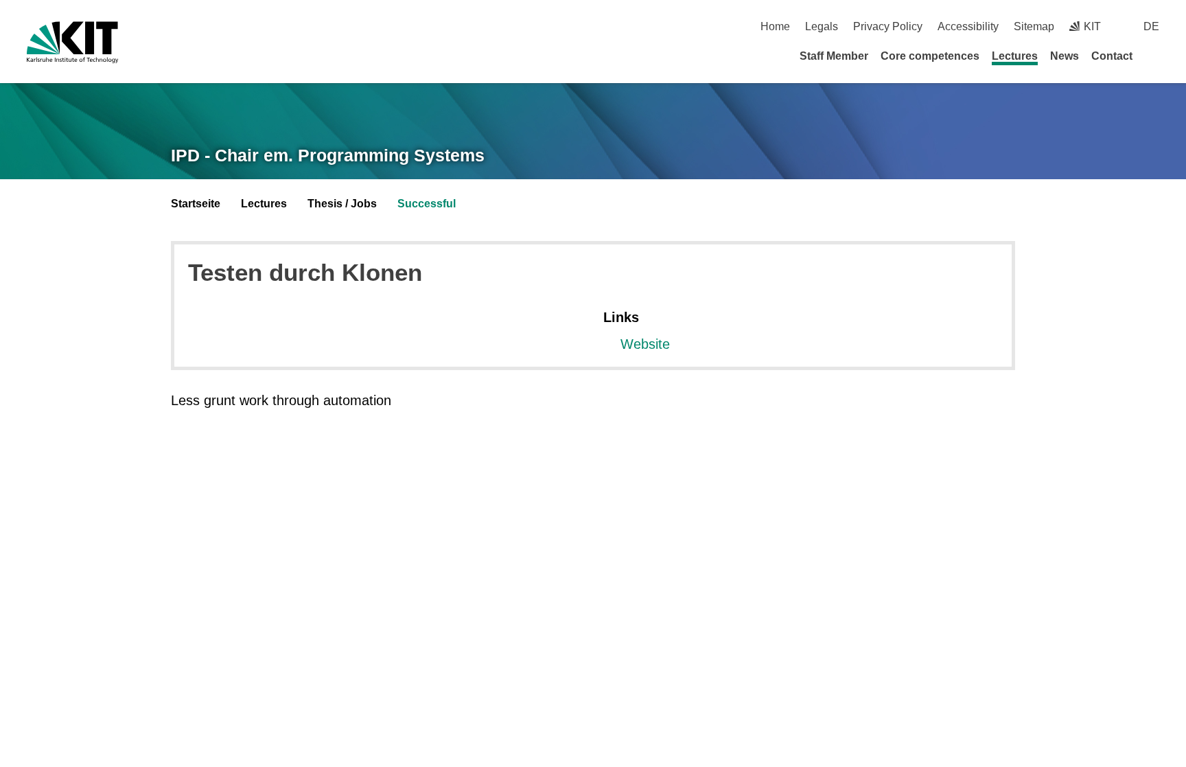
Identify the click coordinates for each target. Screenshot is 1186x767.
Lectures (1015, 56)
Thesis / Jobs (342, 203)
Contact (1111, 56)
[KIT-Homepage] (72, 42)
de (1151, 26)
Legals (821, 26)
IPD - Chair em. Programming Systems (328, 155)
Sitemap (1034, 26)
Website (645, 344)
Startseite (195, 203)
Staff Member (834, 56)
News (1064, 56)
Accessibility (968, 26)
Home (775, 26)
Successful (426, 203)
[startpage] (1154, 55)
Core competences (930, 56)
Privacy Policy (887, 26)
